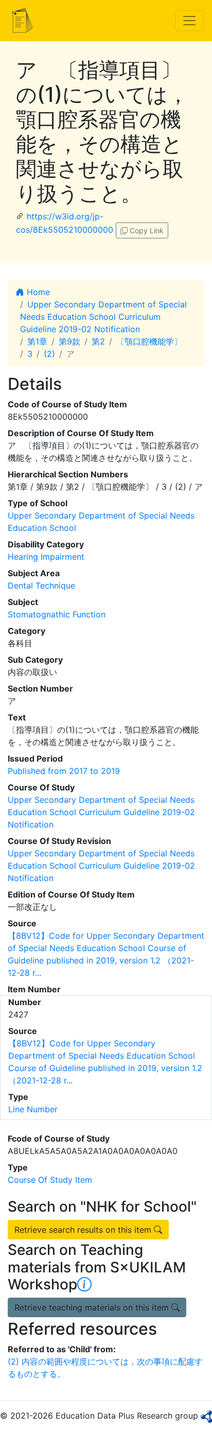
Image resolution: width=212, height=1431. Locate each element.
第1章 (37, 341)
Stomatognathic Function (56, 614)
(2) (49, 354)
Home (37, 292)
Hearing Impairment (46, 556)
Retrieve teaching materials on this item (92, 1307)
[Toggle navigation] (189, 20)
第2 (98, 341)
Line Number (33, 1109)
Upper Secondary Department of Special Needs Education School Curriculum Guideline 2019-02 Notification (103, 316)
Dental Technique (41, 585)
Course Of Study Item (50, 1180)
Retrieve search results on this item (84, 1230)
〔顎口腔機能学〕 (149, 341)
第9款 (69, 341)
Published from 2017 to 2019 (64, 771)
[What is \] (84, 1284)
